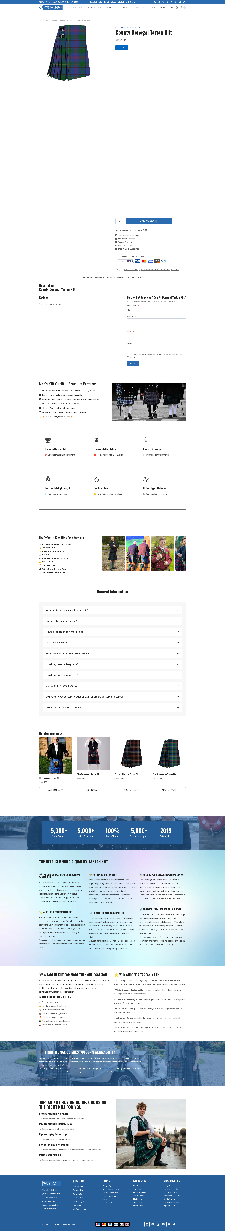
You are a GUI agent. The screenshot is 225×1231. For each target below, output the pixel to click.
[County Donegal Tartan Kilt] (68, 53)
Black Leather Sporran (172, 1196)
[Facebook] (155, 2)
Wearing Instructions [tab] (126, 277)
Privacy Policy (108, 1186)
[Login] (178, 7)
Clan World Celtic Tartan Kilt (126, 774)
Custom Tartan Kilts (128, 27)
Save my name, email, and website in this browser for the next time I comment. (156, 356)
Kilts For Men (78, 1186)
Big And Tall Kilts (145, 270)
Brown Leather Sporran (173, 1202)
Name (130, 332)
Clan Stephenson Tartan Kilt (164, 774)
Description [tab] (87, 277)
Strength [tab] (111, 277)
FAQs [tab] (140, 277)
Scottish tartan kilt (69, 1068)
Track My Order (109, 1203)
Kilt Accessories (79, 1209)
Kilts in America (169, 1199)
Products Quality (139, 1192)
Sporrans (76, 1205)
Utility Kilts (77, 1194)
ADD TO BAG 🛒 (149, 221)
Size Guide (137, 1189)
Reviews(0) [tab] (99, 277)
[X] (159, 2)
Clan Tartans (156, 270)
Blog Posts (137, 1186)
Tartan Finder (138, 1196)
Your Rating (133, 306)
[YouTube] (171, 2)
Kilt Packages (78, 1201)
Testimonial (137, 1202)
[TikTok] (184, 2)
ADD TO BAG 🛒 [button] (55, 790)
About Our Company (111, 1189)
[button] (179, 7)
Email (130, 343)
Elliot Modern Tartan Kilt (49, 778)
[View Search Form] (171, 8)
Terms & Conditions (110, 1193)
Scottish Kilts (165, 270)
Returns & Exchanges (111, 1196)
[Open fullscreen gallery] (95, 80)
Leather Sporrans (170, 1192)
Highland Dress (169, 1205)
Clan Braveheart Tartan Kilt (88, 774)
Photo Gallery (138, 1199)
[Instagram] (163, 2)
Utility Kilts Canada (171, 1189)
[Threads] (176, 2)
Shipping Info (108, 1199)
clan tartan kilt (107, 1068)
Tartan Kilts (175, 270)
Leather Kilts (78, 1197)
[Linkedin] (180, 2)
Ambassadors (138, 1205)
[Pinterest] (167, 2)
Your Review (133, 316)
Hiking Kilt (167, 1186)
